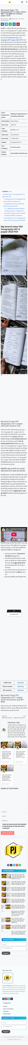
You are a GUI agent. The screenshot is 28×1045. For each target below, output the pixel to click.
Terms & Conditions (8, 1009)
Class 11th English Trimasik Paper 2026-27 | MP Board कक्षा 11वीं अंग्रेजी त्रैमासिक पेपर (18, 933)
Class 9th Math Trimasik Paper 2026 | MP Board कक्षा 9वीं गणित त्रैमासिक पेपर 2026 (18, 907)
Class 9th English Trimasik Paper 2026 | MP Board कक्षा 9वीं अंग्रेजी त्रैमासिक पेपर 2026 (18, 895)
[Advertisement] (14, 96)
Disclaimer (6, 1011)
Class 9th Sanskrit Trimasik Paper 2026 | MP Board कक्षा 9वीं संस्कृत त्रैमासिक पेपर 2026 (7, 777)
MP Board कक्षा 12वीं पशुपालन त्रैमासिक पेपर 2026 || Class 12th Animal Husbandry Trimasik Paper (18, 913)
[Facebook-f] (3, 999)
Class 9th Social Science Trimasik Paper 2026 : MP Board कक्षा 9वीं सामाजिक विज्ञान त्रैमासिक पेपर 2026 (6, 755)
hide (10, 191)
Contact (5, 1006)
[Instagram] (11, 999)
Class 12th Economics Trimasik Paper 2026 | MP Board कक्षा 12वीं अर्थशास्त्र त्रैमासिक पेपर (18, 920)
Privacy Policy (6, 1014)
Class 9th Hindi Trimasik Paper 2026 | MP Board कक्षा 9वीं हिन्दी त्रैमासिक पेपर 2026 (18, 901)
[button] (22, 2)
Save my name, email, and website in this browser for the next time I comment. (14, 826)
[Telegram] (9, 999)
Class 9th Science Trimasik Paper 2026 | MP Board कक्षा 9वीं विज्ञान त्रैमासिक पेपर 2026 (20, 754)
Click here (20, 690)
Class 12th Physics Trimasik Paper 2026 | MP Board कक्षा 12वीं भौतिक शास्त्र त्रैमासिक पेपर (18, 927)
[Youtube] (6, 999)
